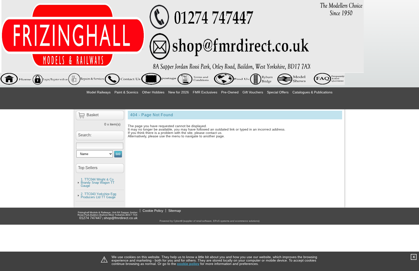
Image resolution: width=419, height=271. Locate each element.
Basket (92, 115)
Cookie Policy (153, 211)
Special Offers (278, 92)
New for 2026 (178, 92)
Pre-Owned (230, 92)
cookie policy (188, 264)
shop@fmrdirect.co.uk (120, 218)
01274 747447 (90, 218)
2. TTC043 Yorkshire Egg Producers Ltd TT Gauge (98, 195)
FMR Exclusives (205, 92)
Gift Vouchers (252, 92)
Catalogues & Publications (312, 92)
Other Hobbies (153, 92)
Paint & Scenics (126, 92)
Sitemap (174, 211)
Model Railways (99, 92)
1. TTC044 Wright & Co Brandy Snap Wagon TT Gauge (97, 183)
